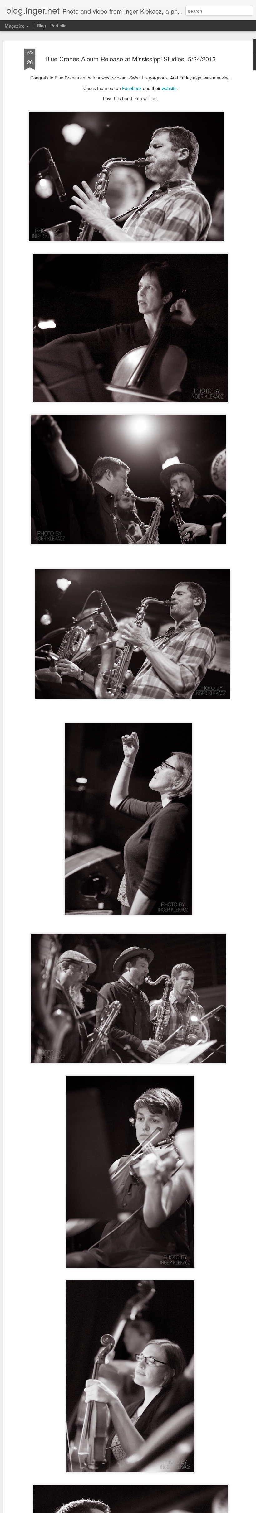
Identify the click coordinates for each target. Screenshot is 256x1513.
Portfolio (58, 25)
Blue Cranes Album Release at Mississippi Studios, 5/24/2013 (130, 58)
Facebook (132, 88)
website (169, 88)
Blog (41, 25)
